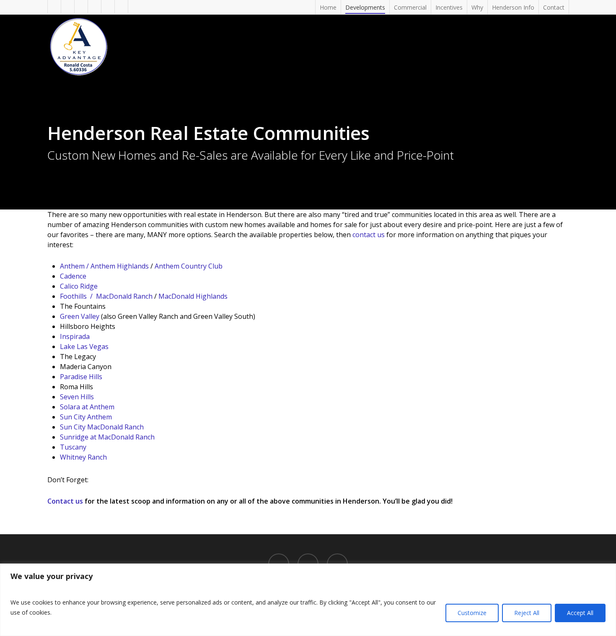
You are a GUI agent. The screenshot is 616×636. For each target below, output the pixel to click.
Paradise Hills (81, 376)
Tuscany (73, 447)
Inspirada (75, 336)
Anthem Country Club (189, 266)
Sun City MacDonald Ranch (102, 427)
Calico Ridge (79, 286)
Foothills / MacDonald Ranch (106, 296)
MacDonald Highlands (193, 296)
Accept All (580, 613)
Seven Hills (77, 396)
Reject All (526, 613)
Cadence (73, 276)
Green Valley (79, 316)
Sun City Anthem (86, 416)
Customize (472, 613)
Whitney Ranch (83, 457)
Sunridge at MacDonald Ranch (107, 437)
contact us (368, 234)
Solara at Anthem (87, 406)
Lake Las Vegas (84, 346)
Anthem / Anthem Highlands (104, 266)
